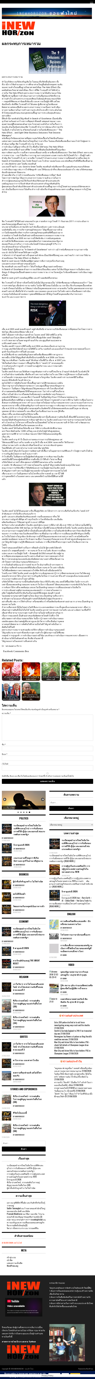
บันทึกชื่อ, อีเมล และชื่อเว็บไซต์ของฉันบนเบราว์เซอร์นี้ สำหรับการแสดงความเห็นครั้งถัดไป (38, 776)
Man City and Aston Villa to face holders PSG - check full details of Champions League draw (72, 1044)
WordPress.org (12, 1265)
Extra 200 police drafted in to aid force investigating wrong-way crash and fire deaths (72, 1024)
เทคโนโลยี (17, 1242)
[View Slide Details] (24, 800)
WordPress (89, 1368)
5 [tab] (29, 812)
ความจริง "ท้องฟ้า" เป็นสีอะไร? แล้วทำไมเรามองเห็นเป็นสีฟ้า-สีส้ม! (73, 1084)
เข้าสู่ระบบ (11, 1257)
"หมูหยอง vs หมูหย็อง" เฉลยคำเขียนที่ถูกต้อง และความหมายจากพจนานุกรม (73, 1069)
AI (2, 1242)
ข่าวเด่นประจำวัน (72, 1061)
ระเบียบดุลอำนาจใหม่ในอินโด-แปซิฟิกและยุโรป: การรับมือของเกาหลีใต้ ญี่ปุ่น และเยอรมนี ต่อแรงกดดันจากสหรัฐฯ (25, 1168)
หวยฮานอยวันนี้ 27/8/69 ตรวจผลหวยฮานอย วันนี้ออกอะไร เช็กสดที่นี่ (73, 1089)
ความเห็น (6, 713)
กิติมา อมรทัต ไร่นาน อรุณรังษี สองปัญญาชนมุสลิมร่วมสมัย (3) (25, 1215)
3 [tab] (23, 812)
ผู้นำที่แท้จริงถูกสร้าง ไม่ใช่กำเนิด (21, 1187)
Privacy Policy (47, 1376)
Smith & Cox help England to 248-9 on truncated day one (73, 1032)
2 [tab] (21, 812)
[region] (24, 800)
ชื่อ (4, 745)
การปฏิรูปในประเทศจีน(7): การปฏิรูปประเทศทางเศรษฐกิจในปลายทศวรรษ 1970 (26, 1175)
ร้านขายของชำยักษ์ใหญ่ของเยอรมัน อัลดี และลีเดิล (26, 1210)
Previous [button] (5, 799)
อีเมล (4, 754)
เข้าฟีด (9, 1260)
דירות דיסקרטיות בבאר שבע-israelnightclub (25, 1219)
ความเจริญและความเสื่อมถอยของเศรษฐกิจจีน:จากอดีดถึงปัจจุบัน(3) (25, 1224)
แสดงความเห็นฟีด (14, 1262)
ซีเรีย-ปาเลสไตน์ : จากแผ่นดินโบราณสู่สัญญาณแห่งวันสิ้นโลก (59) (23, 1184)
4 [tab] (26, 812)
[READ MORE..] (69, 861)
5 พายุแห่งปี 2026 (14, 1179)
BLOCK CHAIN (8, 1242)
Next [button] (42, 799)
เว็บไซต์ (5, 764)
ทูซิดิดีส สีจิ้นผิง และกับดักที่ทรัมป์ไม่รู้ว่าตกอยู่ (26, 1204)
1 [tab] (18, 812)
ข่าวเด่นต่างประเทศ (72, 1015)
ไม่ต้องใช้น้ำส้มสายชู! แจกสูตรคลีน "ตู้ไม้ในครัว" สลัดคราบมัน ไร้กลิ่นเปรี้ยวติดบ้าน (73, 1075)
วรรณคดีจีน (33, 1228)
